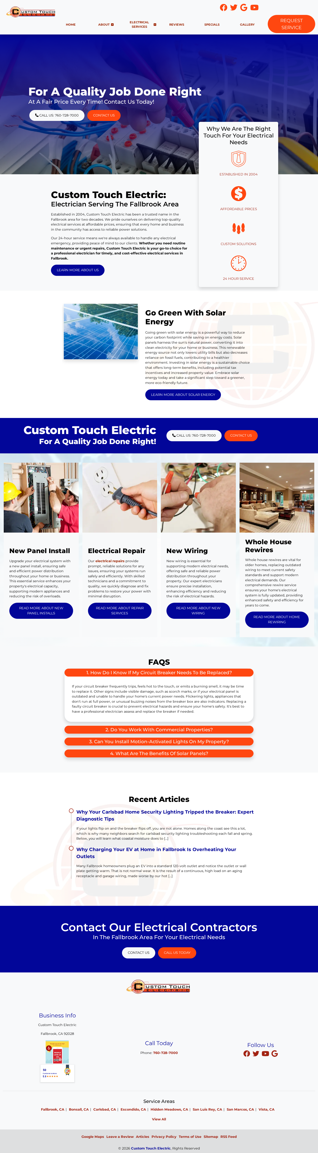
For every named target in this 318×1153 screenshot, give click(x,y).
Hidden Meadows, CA (169, 1109)
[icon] (224, 8)
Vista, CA (266, 1109)
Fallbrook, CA (52, 1109)
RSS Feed (228, 1137)
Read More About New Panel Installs (41, 610)
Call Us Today (177, 953)
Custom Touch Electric (151, 1148)
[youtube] (266, 1053)
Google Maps (92, 1137)
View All (159, 1119)
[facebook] (247, 1053)
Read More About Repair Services (120, 610)
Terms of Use (190, 1137)
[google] (275, 1053)
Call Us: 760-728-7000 (58, 115)
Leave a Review (120, 1137)
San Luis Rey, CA (207, 1109)
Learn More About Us (78, 270)
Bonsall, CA (79, 1109)
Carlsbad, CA (104, 1109)
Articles (142, 1137)
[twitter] (256, 1053)
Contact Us (104, 115)
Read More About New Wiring (198, 610)
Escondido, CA (133, 1109)
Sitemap (211, 1137)
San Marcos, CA (240, 1109)
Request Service (291, 24)
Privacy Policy (164, 1137)
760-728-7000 (289, 7)
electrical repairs (110, 561)
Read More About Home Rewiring (277, 619)
